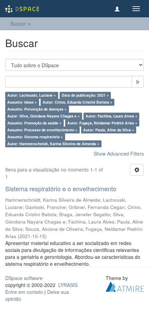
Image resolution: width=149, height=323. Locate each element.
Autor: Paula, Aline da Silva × (108, 129)
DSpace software (24, 277)
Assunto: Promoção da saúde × (34, 122)
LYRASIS (68, 284)
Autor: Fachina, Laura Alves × (111, 116)
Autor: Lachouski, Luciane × (31, 95)
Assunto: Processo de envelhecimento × (42, 129)
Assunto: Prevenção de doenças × (37, 109)
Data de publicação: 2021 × (85, 95)
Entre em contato (24, 291)
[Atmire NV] (125, 285)
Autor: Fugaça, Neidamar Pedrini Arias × (102, 122)
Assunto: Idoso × (22, 102)
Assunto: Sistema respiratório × (35, 136)
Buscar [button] (18, 23)
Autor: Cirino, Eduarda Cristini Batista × (77, 102)
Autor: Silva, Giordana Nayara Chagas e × (43, 116)
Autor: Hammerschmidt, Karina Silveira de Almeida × (53, 143)
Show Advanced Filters (119, 153)
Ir (137, 81)
